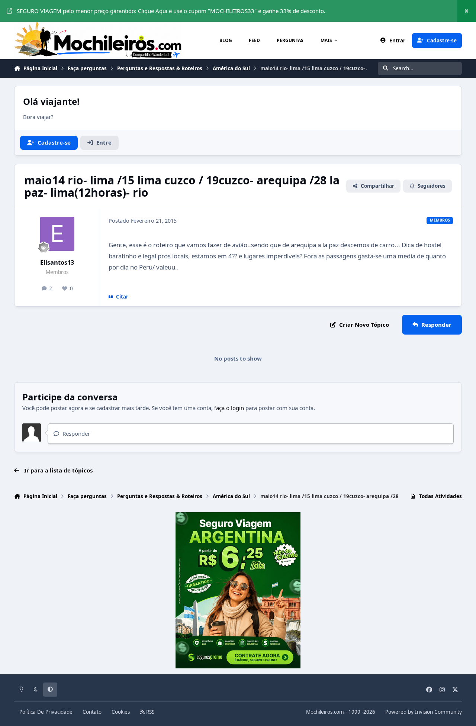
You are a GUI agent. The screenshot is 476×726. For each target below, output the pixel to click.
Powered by (423, 712)
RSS (149, 712)
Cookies (121, 712)
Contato (92, 712)
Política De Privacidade (46, 712)
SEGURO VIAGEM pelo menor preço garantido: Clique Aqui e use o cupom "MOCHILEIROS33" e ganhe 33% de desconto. (171, 10)
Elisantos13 (57, 262)
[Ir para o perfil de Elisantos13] (57, 234)
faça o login (229, 408)
